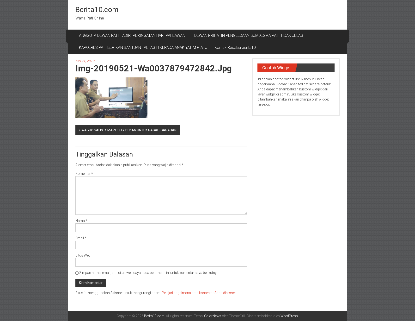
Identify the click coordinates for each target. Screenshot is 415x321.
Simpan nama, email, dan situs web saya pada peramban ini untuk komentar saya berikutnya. (149, 273)
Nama (81, 221)
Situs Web (83, 255)
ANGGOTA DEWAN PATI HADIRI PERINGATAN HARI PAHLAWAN (133, 35)
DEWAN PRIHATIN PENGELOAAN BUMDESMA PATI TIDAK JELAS (248, 35)
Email (80, 238)
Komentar (84, 174)
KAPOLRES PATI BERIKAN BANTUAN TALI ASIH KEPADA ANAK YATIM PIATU (143, 47)
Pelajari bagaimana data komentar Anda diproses (199, 293)
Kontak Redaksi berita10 (235, 47)
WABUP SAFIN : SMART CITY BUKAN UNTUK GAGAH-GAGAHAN (129, 130)
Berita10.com (96, 9)
